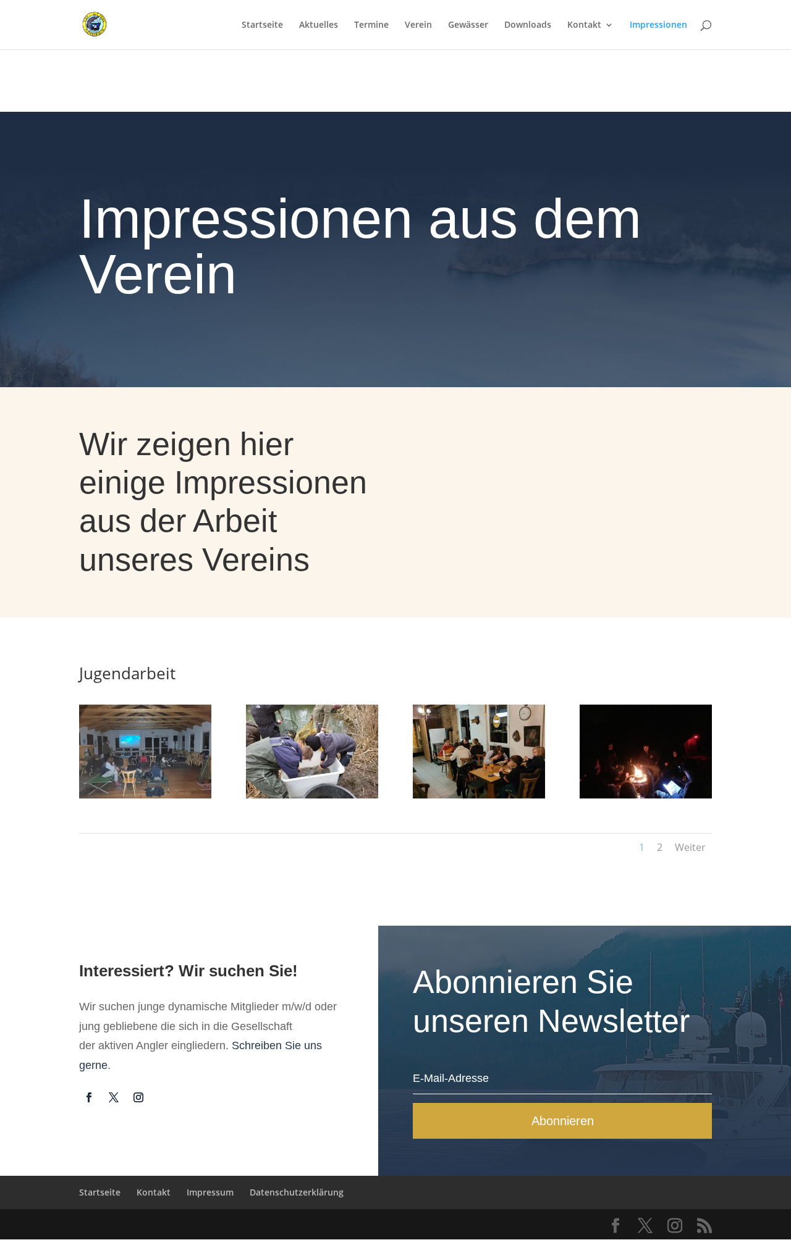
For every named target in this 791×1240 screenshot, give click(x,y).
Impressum (210, 1192)
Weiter (690, 847)
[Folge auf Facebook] (89, 1097)
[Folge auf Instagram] (138, 1097)
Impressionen (658, 25)
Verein (418, 25)
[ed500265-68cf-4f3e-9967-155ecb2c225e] (479, 795)
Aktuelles (318, 25)
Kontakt (584, 25)
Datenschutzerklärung (297, 1192)
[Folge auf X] (114, 1097)
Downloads (527, 25)
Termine (371, 25)
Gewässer (468, 25)
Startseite (262, 25)
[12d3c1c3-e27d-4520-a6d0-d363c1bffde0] (145, 795)
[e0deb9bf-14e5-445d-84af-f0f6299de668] (312, 795)
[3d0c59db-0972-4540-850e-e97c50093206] (646, 795)
